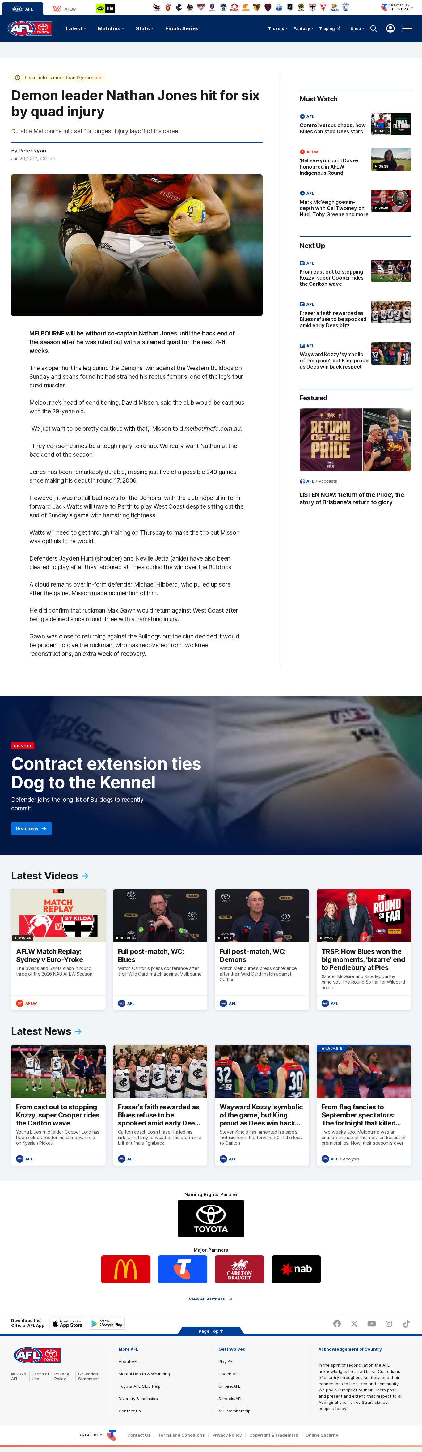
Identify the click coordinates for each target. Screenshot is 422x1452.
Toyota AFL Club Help (140, 1386)
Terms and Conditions (181, 1435)
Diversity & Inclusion (138, 1398)
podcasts (328, 481)
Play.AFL (226, 1361)
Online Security (322, 1435)
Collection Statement (88, 1376)
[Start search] (373, 28)
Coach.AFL (229, 1373)
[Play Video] (136, 245)
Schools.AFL (230, 1398)
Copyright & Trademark (273, 1435)
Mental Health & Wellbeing (144, 1373)
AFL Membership (234, 1410)
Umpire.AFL (229, 1386)
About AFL (129, 1361)
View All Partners (207, 1299)
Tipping (327, 28)
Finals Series (182, 28)
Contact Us (130, 1410)
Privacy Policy (61, 1376)
